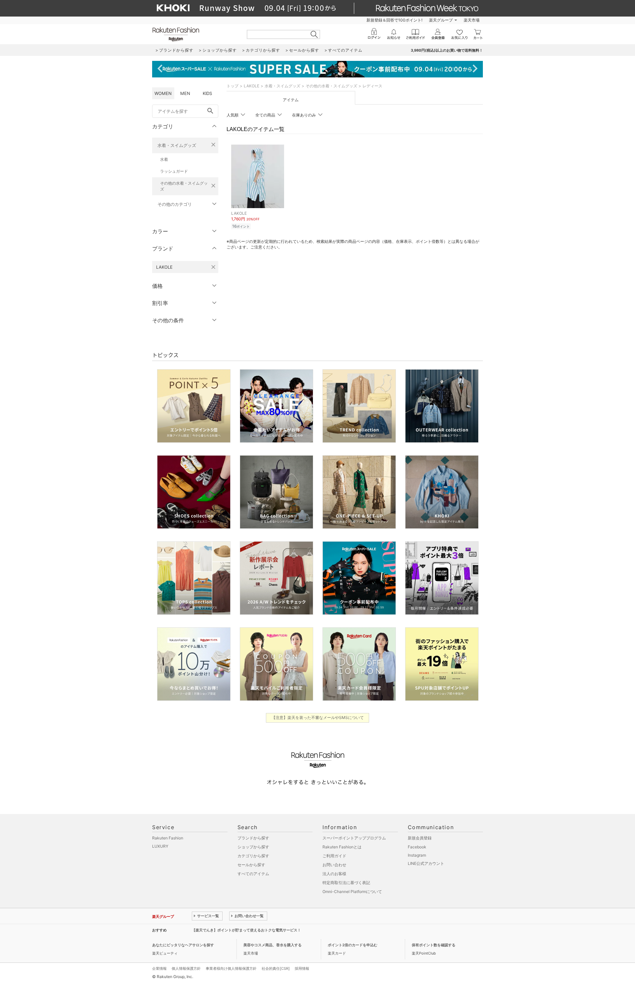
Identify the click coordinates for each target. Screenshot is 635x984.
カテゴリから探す (253, 855)
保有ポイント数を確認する (433, 945)
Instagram (417, 855)
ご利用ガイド (334, 855)
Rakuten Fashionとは (341, 846)
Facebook (417, 846)
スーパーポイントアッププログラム (354, 837)
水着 (164, 159)
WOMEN (163, 93)
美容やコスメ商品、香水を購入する (272, 945)
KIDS (207, 93)
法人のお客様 (334, 873)
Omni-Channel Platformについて (352, 891)
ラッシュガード (174, 171)
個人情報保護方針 (186, 968)
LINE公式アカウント (426, 863)
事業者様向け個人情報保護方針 (231, 968)
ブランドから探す (253, 837)
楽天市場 (472, 20)
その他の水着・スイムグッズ (184, 186)
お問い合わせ (334, 864)
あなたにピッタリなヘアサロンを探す (183, 945)
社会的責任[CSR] (276, 968)
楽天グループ (441, 20)
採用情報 (302, 968)
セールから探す (251, 864)
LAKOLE (251, 85)
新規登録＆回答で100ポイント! (394, 20)
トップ (232, 85)
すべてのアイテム (253, 873)
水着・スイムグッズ (176, 145)
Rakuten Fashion (167, 837)
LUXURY (160, 846)
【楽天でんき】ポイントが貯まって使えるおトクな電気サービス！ (246, 930)
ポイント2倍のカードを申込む (352, 945)
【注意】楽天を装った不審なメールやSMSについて (318, 717)
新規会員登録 (420, 837)
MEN (185, 93)
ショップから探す (253, 846)
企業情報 (159, 968)
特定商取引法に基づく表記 (346, 882)
